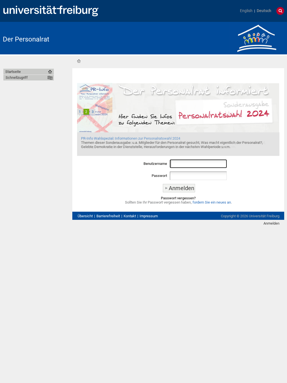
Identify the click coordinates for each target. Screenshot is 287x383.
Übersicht (85, 216)
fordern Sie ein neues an (212, 202)
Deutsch (264, 10)
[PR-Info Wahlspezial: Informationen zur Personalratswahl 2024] (178, 119)
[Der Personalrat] (256, 37)
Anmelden (271, 223)
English (246, 10)
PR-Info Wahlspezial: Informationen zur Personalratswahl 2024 (130, 138)
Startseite (78, 61)
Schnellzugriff (17, 77)
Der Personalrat (26, 39)
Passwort (159, 176)
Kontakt (130, 216)
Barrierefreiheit (108, 216)
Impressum (149, 216)
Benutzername (155, 163)
